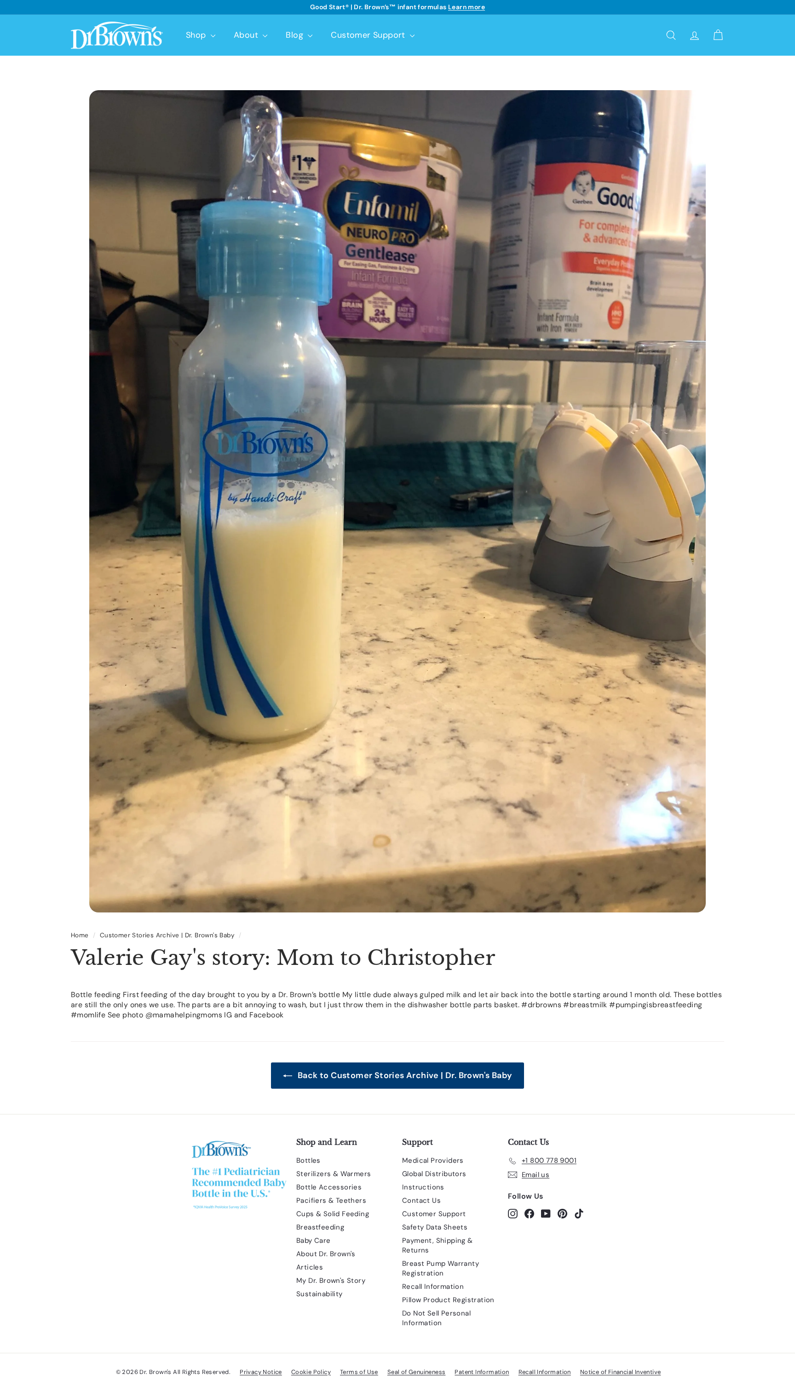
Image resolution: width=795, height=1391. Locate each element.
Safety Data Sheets (434, 1227)
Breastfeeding (320, 1227)
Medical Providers (433, 1160)
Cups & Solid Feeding (332, 1213)
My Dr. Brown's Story (330, 1280)
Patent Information (482, 1372)
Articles (309, 1267)
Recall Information (433, 1286)
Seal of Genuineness (416, 1372)
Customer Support (369, 34)
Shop (197, 34)
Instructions (423, 1187)
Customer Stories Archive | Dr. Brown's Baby (167, 935)
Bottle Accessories (329, 1187)
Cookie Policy (311, 1372)
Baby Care (313, 1240)
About (247, 34)
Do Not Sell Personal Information (436, 1318)
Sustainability (319, 1294)
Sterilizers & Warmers (333, 1173)
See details (452, 7)
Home (80, 935)
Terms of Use (359, 1372)
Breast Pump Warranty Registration (440, 1268)
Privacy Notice (261, 1372)
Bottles (308, 1160)
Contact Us (421, 1200)
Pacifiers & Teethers (331, 1200)
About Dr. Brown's (326, 1253)
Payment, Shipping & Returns (437, 1245)
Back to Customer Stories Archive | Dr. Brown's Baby (404, 1075)
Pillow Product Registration (448, 1299)
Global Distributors (434, 1173)
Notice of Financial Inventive (620, 1372)
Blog (295, 34)
